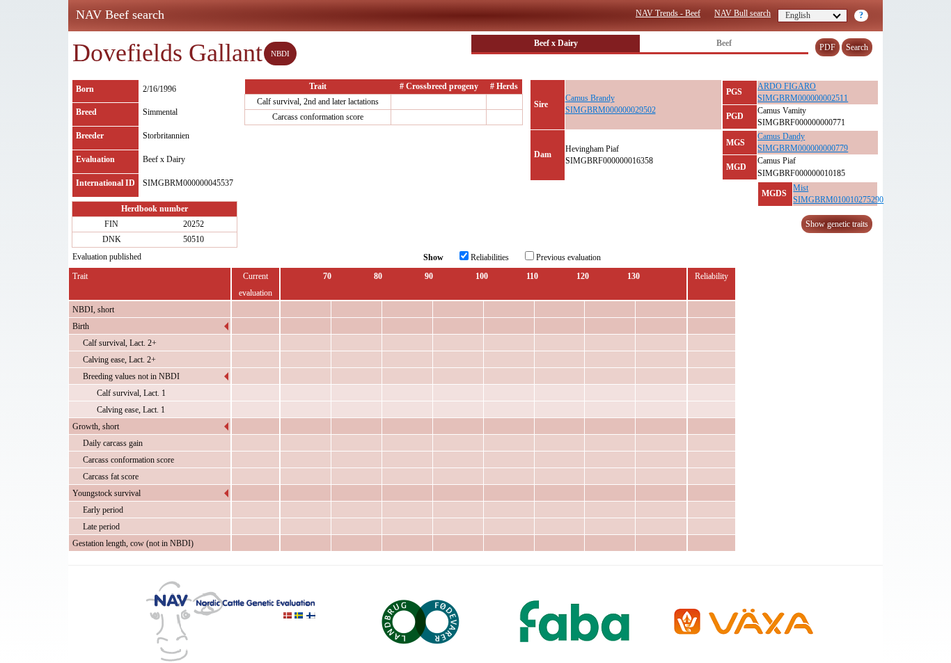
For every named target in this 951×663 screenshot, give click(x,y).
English (797, 15)
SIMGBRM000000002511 (802, 98)
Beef (724, 43)
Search (857, 47)
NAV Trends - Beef (668, 13)
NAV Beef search (120, 15)
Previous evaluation (567, 257)
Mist (800, 188)
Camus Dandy (781, 136)
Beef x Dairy (556, 43)
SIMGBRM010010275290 (838, 200)
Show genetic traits (836, 224)
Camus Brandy (590, 98)
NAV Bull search (742, 13)
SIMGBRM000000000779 (802, 148)
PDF (827, 47)
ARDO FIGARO (786, 86)
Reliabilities (489, 257)
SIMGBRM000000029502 (610, 110)
